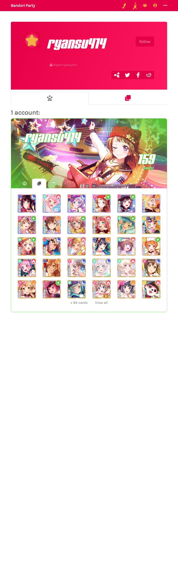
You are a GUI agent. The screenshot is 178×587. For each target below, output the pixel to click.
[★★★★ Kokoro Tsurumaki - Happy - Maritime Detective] (151, 203)
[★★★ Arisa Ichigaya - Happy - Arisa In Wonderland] (27, 289)
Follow (144, 41)
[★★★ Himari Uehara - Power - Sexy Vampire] (101, 225)
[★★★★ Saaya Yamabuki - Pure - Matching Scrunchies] (76, 225)
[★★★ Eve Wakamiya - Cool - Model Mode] (101, 268)
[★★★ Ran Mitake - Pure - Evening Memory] (52, 289)
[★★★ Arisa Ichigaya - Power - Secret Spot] (76, 246)
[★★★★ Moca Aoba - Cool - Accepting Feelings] (76, 203)
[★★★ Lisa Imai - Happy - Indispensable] (52, 268)
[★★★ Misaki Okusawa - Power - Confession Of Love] (151, 289)
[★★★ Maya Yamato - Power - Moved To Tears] (126, 246)
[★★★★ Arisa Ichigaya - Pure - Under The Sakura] (27, 225)
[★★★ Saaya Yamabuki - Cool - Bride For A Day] (76, 268)
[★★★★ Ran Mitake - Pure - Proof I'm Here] (126, 203)
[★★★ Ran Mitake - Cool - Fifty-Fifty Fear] (52, 246)
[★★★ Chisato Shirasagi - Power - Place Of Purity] (126, 268)
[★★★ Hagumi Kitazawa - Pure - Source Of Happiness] (151, 246)
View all (89, 302)
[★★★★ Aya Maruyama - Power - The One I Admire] (52, 203)
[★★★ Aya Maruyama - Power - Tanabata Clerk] (27, 268)
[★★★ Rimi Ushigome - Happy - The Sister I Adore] (126, 289)
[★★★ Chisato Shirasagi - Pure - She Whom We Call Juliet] (27, 246)
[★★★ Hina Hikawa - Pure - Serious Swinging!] (126, 225)
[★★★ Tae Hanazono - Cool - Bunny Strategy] (151, 268)
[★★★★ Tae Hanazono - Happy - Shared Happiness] (52, 225)
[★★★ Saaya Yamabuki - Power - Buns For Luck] (101, 289)
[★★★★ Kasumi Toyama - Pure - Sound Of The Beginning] (101, 203)
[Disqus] (89, 386)
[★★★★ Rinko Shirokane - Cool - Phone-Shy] (27, 203)
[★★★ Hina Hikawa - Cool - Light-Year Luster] (76, 289)
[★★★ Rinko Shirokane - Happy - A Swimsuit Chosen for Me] (101, 246)
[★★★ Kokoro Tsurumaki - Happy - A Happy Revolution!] (151, 225)
